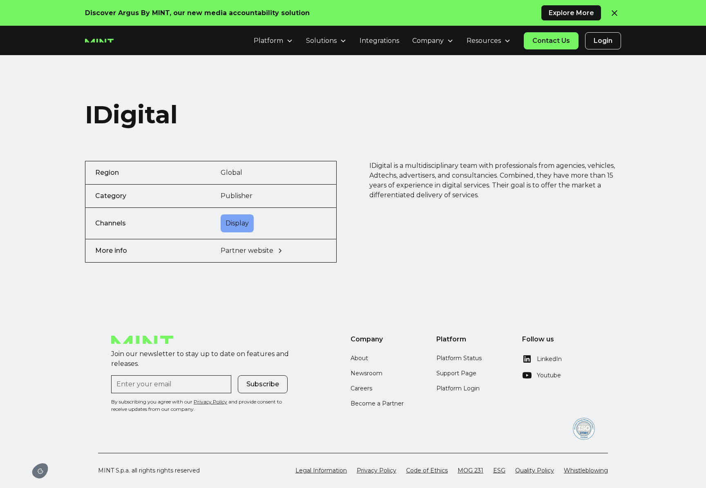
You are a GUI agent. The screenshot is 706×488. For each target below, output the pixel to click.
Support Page (456, 373)
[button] (40, 471)
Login (603, 41)
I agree (141, 443)
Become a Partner (377, 403)
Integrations (379, 41)
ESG (499, 470)
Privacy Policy (376, 470)
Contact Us (551, 41)
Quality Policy (534, 470)
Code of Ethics (427, 470)
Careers (361, 388)
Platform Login (458, 388)
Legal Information (321, 470)
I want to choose (84, 443)
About (359, 358)
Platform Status (459, 358)
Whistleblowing (586, 470)
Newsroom (366, 373)
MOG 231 (470, 470)
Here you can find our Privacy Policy (46, 413)
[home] (99, 41)
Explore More (571, 13)
